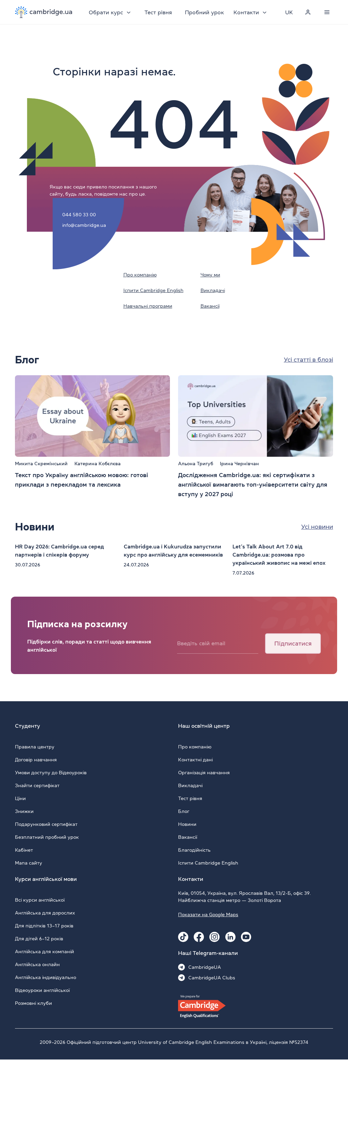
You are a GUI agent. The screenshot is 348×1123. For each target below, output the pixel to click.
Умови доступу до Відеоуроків (51, 772)
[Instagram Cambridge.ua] (214, 937)
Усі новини (317, 527)
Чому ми (210, 274)
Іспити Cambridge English (153, 290)
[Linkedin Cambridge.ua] (230, 937)
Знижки (24, 811)
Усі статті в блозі (308, 360)
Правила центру (34, 746)
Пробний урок (204, 12)
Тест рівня (158, 12)
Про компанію (140, 274)
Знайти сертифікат (37, 785)
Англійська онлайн (37, 964)
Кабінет (24, 850)
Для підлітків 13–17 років (44, 925)
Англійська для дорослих (45, 912)
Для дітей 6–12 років (39, 938)
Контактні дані (195, 759)
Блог (183, 811)
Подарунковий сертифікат (46, 824)
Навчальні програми (147, 306)
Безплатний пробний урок (47, 837)
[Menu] (327, 12)
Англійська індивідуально (45, 977)
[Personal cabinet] (308, 12)
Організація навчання (204, 772)
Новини (187, 824)
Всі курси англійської (40, 900)
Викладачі (213, 290)
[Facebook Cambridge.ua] (199, 937)
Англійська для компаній (44, 951)
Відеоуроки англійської (42, 990)
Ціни (20, 798)
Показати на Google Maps (208, 914)
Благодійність (194, 850)
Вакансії (210, 306)
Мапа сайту (28, 863)
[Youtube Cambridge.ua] (246, 937)
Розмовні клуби (33, 1003)
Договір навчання (36, 759)
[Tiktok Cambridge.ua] (183, 937)
